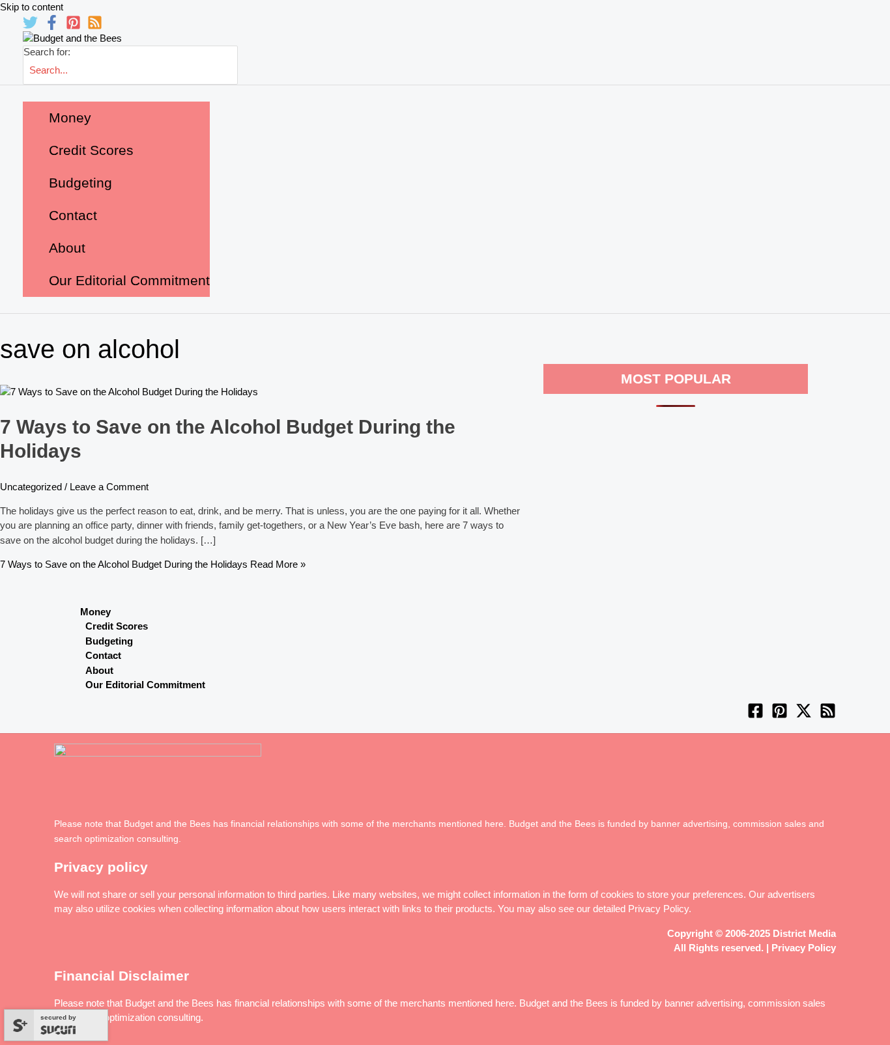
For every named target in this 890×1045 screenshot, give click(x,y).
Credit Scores (116, 626)
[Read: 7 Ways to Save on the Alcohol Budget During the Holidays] (129, 391)
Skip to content (31, 6)
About (99, 670)
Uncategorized (31, 486)
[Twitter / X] (804, 715)
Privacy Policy (658, 908)
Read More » (153, 564)
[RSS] (94, 26)
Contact (103, 655)
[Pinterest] (73, 26)
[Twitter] (30, 26)
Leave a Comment (109, 486)
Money (95, 611)
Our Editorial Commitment (145, 684)
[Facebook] (51, 26)
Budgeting (109, 641)
